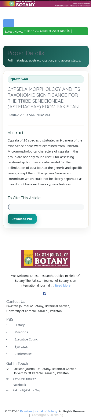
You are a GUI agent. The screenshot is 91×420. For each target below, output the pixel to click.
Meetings (21, 332)
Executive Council (27, 339)
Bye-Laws (21, 346)
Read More (62, 285)
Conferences (23, 354)
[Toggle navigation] (8, 23)
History (20, 325)
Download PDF (22, 219)
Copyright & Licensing (47, 415)
